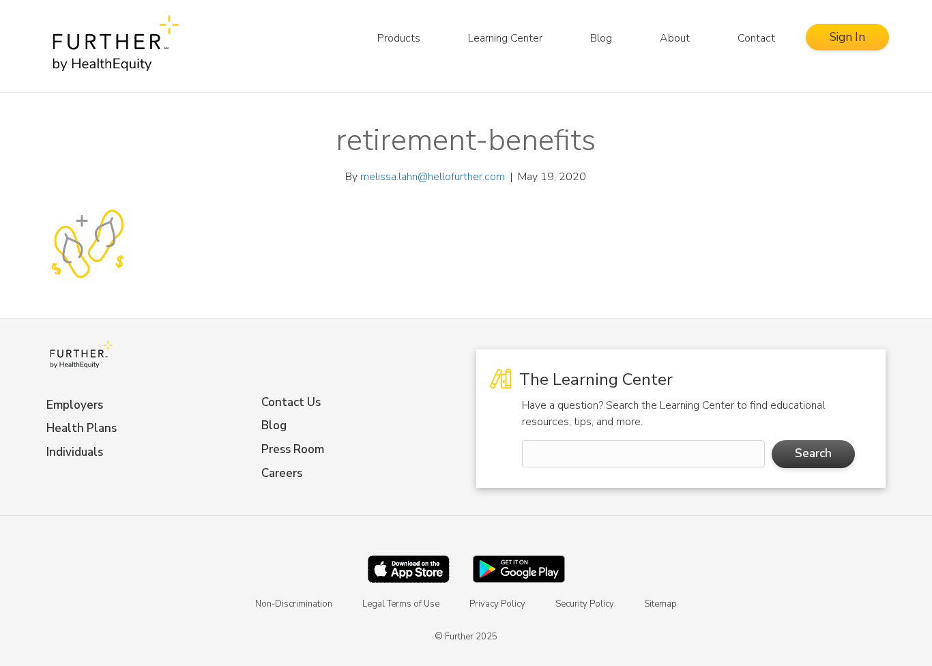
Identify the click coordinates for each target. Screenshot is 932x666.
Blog (601, 38)
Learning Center (505, 38)
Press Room (292, 449)
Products (398, 38)
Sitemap (660, 604)
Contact (756, 38)
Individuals (74, 452)
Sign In (847, 37)
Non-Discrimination (293, 604)
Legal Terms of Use (400, 604)
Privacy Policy (497, 604)
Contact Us (291, 402)
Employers (74, 405)
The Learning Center (594, 379)
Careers (281, 473)
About (675, 38)
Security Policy (584, 604)
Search (813, 453)
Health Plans (81, 428)
